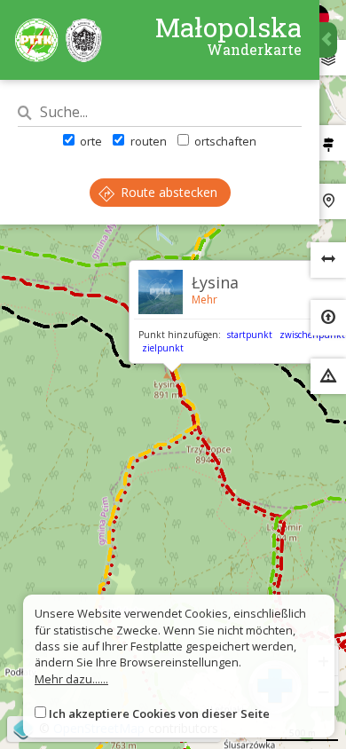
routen (147, 141)
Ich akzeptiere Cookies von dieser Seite (159, 713)
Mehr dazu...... (71, 679)
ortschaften (224, 141)
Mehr (204, 299)
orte (89, 141)
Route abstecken (167, 192)
